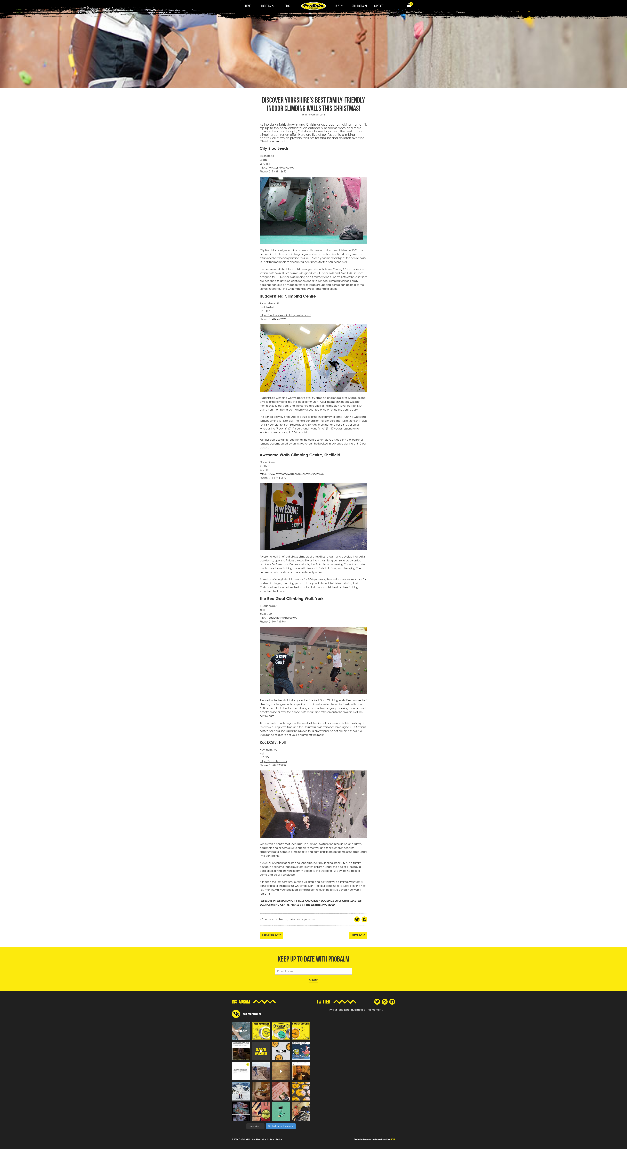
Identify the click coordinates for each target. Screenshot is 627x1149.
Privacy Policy (275, 1139)
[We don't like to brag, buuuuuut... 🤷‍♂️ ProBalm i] (261, 1111)
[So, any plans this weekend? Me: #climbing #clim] (261, 1091)
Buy (338, 6)
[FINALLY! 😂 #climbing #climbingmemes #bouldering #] (241, 1111)
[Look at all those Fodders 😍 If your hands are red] (301, 1091)
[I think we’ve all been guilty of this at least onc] (301, 1111)
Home (248, 6)
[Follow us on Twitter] (377, 1002)
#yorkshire (308, 919)
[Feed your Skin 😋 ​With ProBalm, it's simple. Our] (261, 1031)
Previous (271, 935)
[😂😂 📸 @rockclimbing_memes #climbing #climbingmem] (241, 1051)
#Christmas (267, 919)
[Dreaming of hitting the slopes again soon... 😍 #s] (241, 1091)
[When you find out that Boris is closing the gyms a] (281, 1091)
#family (295, 919)
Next (358, 935)
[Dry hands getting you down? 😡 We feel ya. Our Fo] (281, 1051)
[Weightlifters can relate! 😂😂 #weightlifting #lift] (301, 1071)
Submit (313, 980)
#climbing (282, 919)
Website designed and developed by (374, 1139)
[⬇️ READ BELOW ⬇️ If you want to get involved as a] (241, 1031)
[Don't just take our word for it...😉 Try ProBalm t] (241, 1071)
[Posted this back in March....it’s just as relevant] (261, 1071)
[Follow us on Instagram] (385, 1002)
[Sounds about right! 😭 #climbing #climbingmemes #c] (301, 1051)
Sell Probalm (359, 6)
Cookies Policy (259, 1139)
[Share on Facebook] (364, 919)
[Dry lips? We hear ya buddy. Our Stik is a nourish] (281, 1111)
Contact (379, 6)
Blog (287, 6)
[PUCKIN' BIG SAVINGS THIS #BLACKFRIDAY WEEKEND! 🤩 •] (261, 1051)
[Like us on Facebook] (392, 1002)
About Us (266, 6)
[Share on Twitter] (357, 919)
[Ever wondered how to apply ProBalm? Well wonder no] (281, 1071)
